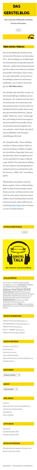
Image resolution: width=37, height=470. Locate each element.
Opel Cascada (26, 292)
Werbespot (23, 306)
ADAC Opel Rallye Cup (8, 282)
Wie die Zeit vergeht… (10, 352)
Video (19, 303)
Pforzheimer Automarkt (11, 297)
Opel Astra (18, 292)
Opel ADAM (24, 289)
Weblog (31, 304)
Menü (18, 30)
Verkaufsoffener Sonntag (10, 304)
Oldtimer (7, 289)
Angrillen (21, 282)
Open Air (30, 295)
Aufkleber (26, 282)
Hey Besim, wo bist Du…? (10, 346)
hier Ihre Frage (15, 205)
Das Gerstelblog (16, 9)
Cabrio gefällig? (20, 333)
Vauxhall (23, 302)
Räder (26, 300)
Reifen (16, 300)
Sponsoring (14, 302)
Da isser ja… (19, 327)
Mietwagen (15, 287)
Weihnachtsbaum (16, 306)
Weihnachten (7, 306)
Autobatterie (14, 284)
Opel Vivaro (24, 295)
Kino (4, 287)
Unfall (18, 302)
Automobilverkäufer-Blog (11, 431)
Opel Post (6, 403)
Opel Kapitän (23, 294)
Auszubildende (7, 284)
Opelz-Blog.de (7, 412)
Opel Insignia (15, 294)
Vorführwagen (26, 304)
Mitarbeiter (23, 287)
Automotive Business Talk (11, 434)
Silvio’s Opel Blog (8, 415)
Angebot (15, 282)
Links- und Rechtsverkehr (10, 355)
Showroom (6, 302)
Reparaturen (22, 300)
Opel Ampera (8, 291)
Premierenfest (25, 297)
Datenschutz (7, 466)
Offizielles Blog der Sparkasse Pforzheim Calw (17, 448)
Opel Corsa (7, 293)
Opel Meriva (30, 294)
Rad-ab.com (7, 428)
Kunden (9, 286)
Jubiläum (29, 284)
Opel (14, 289)
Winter (5, 307)
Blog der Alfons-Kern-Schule (11, 451)
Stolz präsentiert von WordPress (22, 466)
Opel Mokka (7, 295)
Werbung (30, 305)
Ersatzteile (21, 284)
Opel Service (16, 295)
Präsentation (9, 299)
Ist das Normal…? (8, 349)
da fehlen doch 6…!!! (21, 321)
